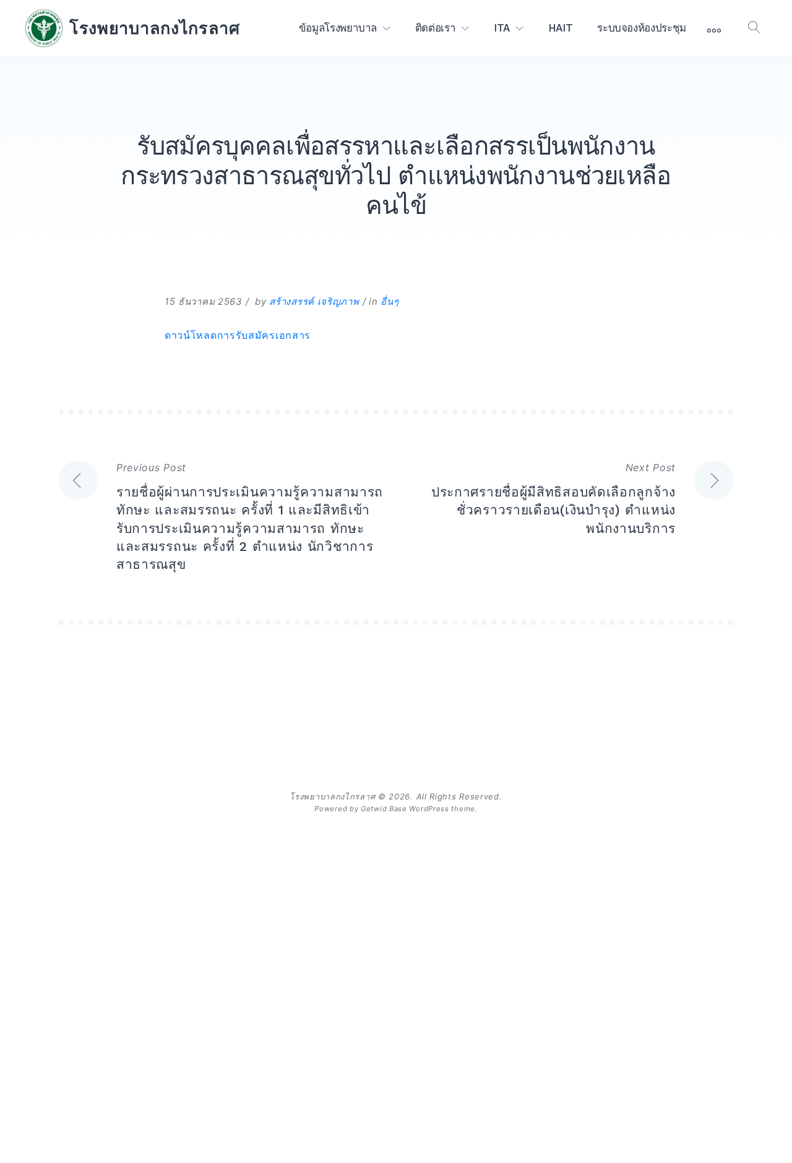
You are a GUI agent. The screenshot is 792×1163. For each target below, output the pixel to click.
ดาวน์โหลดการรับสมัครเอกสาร (238, 335)
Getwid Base (384, 808)
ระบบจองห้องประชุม (641, 28)
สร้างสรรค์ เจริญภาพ (314, 301)
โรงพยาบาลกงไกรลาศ (154, 28)
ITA (502, 28)
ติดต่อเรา (435, 28)
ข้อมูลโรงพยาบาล (338, 28)
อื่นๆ (389, 301)
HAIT (560, 28)
